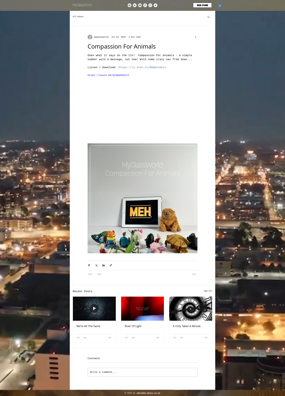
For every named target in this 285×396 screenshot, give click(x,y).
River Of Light (133, 326)
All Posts (78, 16)
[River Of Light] (142, 309)
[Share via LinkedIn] (103, 265)
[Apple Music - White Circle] (135, 5)
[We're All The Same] (94, 309)
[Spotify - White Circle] (129, 5)
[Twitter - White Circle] (155, 5)
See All (208, 291)
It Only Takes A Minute (187, 326)
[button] (219, 5)
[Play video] (142, 104)
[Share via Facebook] (89, 265)
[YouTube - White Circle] (140, 5)
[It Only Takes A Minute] (190, 309)
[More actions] (195, 37)
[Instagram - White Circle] (150, 5)
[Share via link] (110, 265)
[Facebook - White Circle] (145, 5)
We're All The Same (88, 326)
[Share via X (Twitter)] (96, 265)
